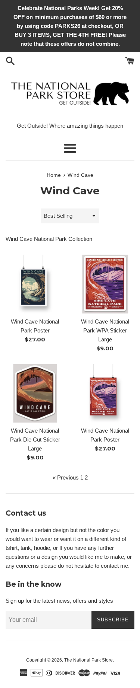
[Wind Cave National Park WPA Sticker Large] (105, 284)
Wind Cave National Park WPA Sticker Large (105, 330)
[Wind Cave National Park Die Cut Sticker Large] (35, 393)
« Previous (66, 477)
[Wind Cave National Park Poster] (35, 284)
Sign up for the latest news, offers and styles (59, 601)
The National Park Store (88, 660)
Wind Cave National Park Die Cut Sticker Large (35, 439)
